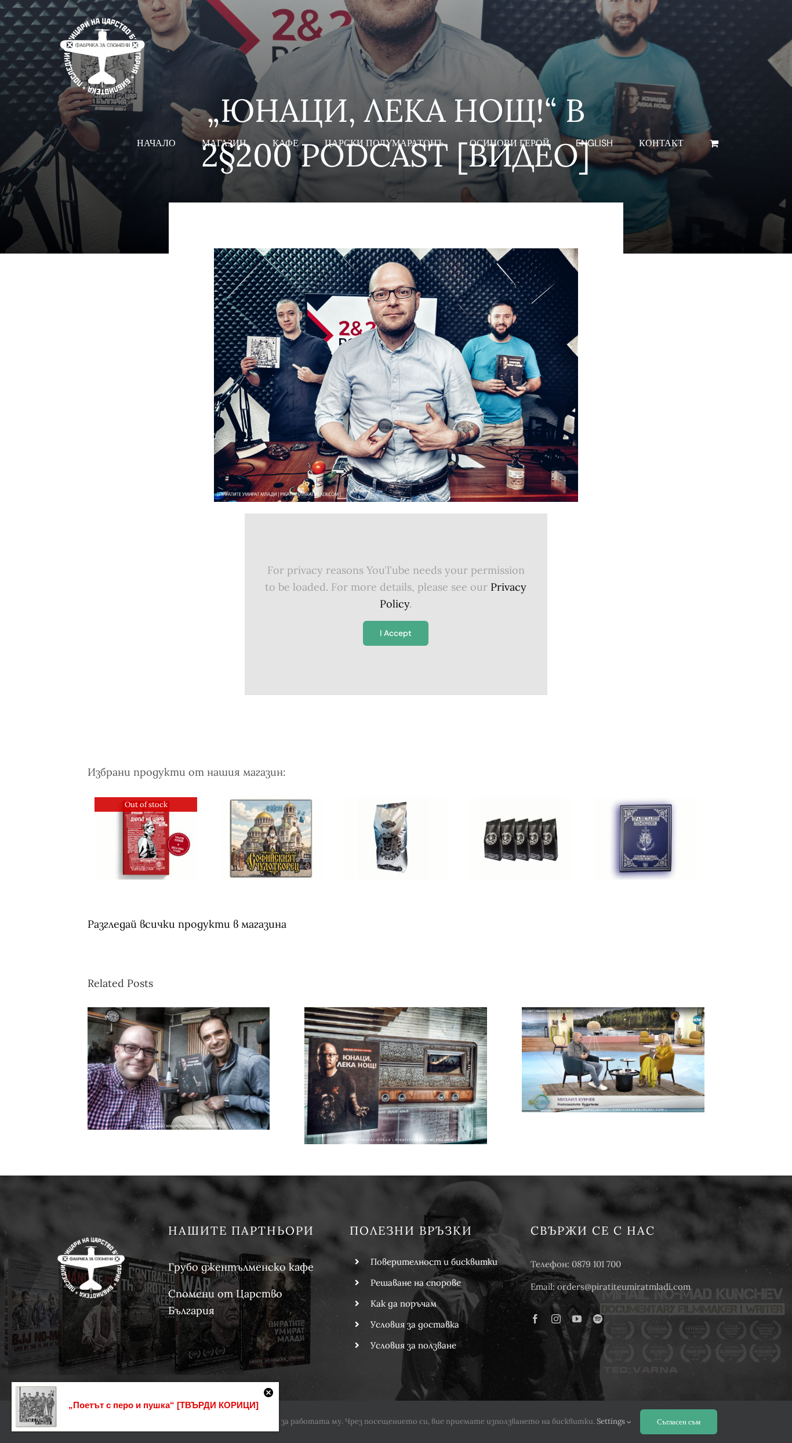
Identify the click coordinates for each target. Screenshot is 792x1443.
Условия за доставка (414, 1324)
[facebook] (535, 1318)
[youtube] (577, 1318)
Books (146, 820)
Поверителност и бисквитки (433, 1261)
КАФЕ (396, 806)
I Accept (396, 633)
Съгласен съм (678, 1422)
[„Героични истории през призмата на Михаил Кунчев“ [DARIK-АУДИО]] (179, 1068)
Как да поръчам (403, 1303)
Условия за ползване (413, 1345)
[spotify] (597, 1318)
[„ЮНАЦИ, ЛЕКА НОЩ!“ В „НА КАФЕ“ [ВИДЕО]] (613, 1060)
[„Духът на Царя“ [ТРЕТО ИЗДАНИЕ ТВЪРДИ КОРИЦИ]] (146, 838)
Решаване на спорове (415, 1282)
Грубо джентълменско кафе (241, 1267)
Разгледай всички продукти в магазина (187, 924)
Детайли (146, 857)
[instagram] (556, 1318)
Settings (612, 1421)
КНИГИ (271, 806)
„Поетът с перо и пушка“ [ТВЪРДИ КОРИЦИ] (163, 1405)
